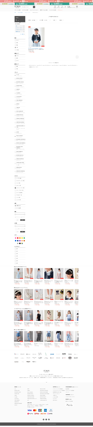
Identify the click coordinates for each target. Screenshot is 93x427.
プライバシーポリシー (56, 393)
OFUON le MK (18, 85)
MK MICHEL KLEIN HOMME (19, 147)
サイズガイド (55, 398)
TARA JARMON (18, 100)
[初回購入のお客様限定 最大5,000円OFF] (46, 4)
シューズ (17, 199)
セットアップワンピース (72, 65)
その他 (17, 49)
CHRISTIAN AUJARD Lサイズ (20, 126)
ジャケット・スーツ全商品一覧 (53, 62)
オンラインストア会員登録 (70, 390)
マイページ (67, 392)
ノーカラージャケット (19, 29)
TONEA (17, 107)
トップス (17, 178)
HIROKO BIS (18, 167)
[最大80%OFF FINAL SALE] (46, 1)
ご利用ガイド (55, 395)
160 (17, 263)
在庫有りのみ (18, 31)
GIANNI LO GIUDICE (19, 118)
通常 (17, 58)
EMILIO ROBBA (19, 151)
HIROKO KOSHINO (19, 158)
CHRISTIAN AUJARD (19, 122)
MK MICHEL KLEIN (18, 392)
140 (17, 258)
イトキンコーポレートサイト (70, 396)
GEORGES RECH (19, 114)
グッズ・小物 (18, 192)
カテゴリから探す (20, 12)
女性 (17, 42)
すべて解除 (22, 34)
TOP (15, 12)
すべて (17, 40)
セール (17, 60)
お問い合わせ (55, 400)
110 (16, 251)
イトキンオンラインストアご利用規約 (59, 390)
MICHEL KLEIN (18, 78)
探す (22, 231)
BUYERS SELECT (19, 155)
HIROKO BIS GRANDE (20, 171)
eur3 (28, 400)
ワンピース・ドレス (19, 180)
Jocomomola (18, 96)
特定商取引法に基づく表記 (57, 392)
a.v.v (17, 74)
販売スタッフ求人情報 (69, 401)
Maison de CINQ (19, 135)
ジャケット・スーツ (27, 12)
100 (17, 248)
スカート (17, 185)
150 (17, 260)
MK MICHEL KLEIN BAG (20, 139)
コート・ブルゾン (19, 190)
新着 (17, 66)
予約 (17, 68)
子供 (17, 47)
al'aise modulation (19, 111)
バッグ (17, 197)
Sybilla (17, 89)
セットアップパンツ (55, 65)
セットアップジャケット (47, 65)
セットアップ (39, 65)
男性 (17, 45)
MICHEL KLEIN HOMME (44, 392)
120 (17, 253)
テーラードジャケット (32, 65)
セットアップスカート (63, 65)
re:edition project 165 (19, 162)
